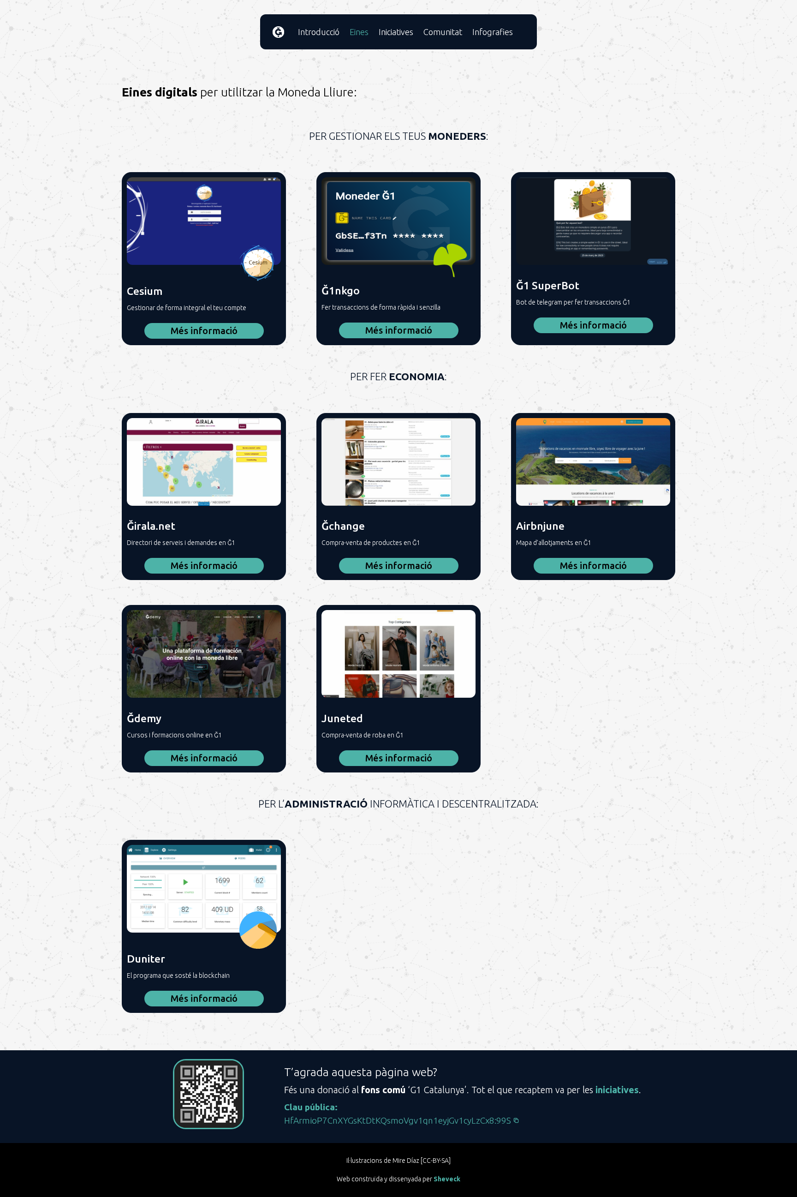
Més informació (204, 330)
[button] (401, 1120)
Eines (359, 31)
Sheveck (447, 1179)
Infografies (492, 31)
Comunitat (442, 31)
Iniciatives (396, 31)
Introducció (318, 31)
